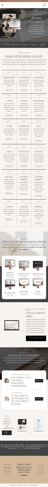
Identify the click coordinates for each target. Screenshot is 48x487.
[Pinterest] (45, 4)
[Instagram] (43, 4)
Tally (38, 126)
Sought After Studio (38, 274)
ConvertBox (24, 77)
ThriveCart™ (9, 77)
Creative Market (38, 178)
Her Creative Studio (10, 292)
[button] (2, 5)
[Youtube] (43, 6)
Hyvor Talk (24, 151)
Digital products (42, 44)
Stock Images (24, 44)
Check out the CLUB (34, 1)
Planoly (39, 151)
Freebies (33, 44)
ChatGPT (24, 206)
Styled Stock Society (24, 274)
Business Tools (14, 44)
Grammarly (38, 100)
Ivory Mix (38, 291)
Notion (23, 100)
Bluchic (9, 176)
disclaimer (20, 448)
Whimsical (24, 126)
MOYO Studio (24, 291)
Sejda (9, 151)
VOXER (9, 126)
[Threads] (45, 6)
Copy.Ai (9, 206)
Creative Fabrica (24, 178)
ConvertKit (38, 77)
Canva (9, 100)
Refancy (39, 206)
